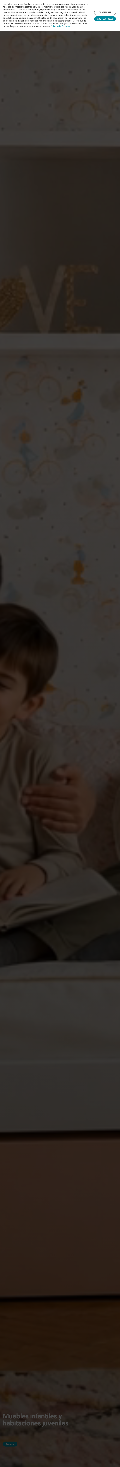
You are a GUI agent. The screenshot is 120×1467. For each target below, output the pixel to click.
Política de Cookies (60, 26)
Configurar (105, 12)
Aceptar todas (105, 18)
